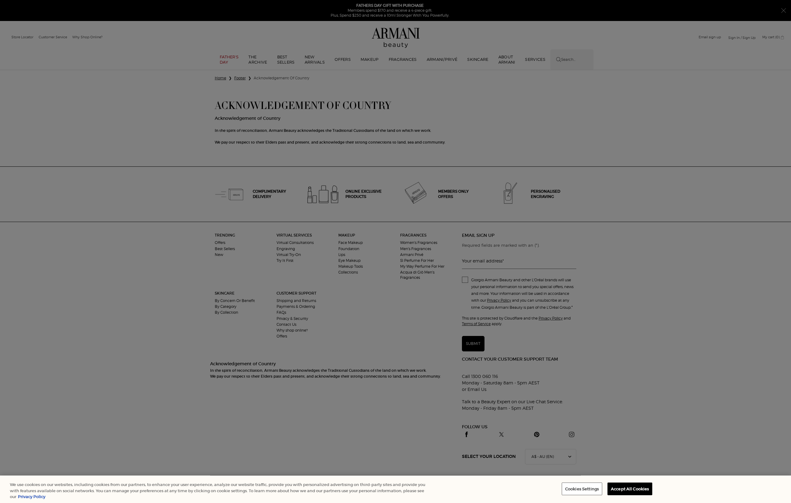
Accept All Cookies (630, 488)
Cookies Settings (582, 488)
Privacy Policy (31, 496)
